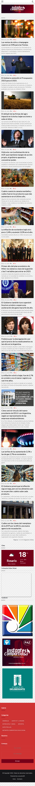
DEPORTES (21, 724)
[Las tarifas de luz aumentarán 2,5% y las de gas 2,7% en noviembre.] (17, 438)
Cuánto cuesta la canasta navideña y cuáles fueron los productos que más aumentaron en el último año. (16, 193)
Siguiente (27, 540)
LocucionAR (21, 776)
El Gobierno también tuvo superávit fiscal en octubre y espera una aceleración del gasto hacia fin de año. (17, 305)
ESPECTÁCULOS (6, 727)
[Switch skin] (33, 2)
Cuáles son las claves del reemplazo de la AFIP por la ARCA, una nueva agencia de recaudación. (16, 526)
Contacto (4, 743)
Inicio (14, 779)
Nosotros (4, 735)
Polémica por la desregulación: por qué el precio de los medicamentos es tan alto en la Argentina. (17, 341)
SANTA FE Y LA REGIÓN (18, 721)
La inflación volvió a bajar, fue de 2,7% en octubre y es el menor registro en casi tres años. (17, 378)
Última (32, 540)
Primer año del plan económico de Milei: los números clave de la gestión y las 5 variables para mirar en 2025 (17, 268)
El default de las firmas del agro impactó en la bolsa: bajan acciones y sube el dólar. (16, 116)
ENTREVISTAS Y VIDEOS (8, 724)
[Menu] (2, 2)
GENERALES (5, 721)
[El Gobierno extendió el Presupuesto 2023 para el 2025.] (17, 65)
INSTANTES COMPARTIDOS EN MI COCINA (13, 730)
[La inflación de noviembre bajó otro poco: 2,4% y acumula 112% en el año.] (17, 216)
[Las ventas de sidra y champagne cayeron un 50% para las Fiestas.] (17, 29)
